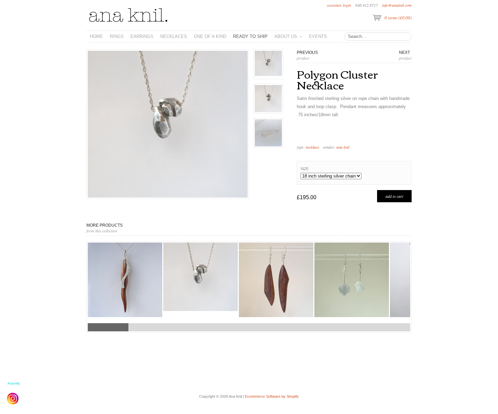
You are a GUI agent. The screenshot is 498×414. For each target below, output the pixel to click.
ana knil (342, 147)
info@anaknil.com (397, 5)
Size (304, 169)
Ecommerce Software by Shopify (272, 396)
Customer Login (339, 5)
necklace (312, 147)
